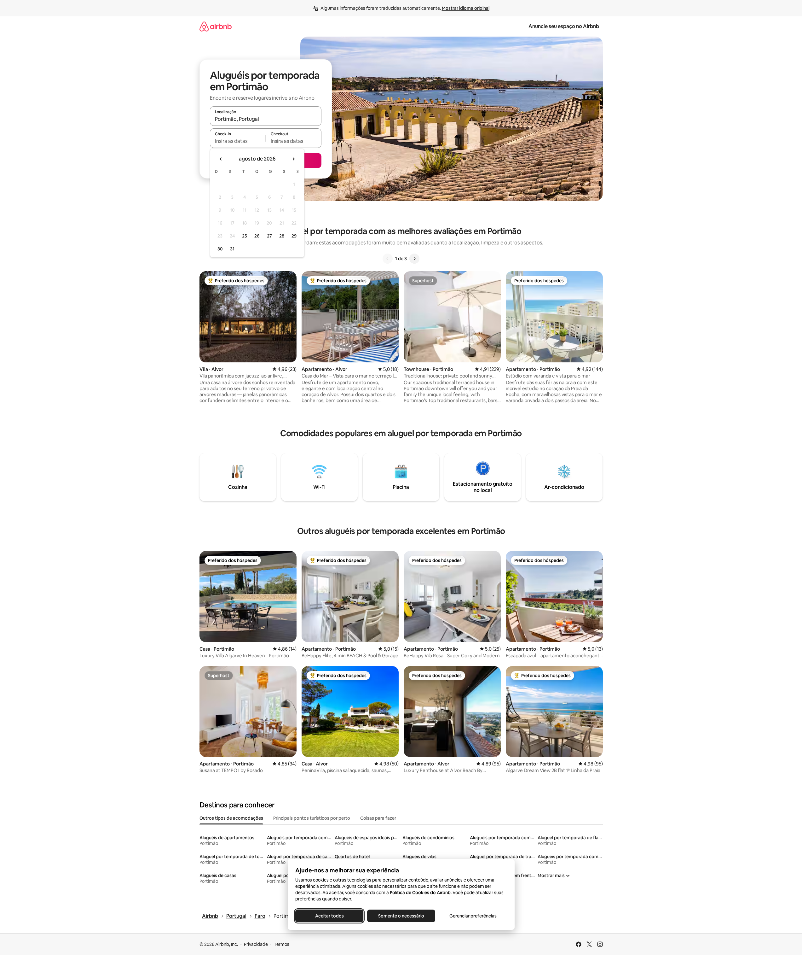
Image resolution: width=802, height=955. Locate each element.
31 (232, 249)
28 (281, 236)
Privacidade (256, 944)
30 (220, 249)
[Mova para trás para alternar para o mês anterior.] (221, 159)
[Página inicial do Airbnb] (215, 26)
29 (294, 236)
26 (256, 236)
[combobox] (265, 119)
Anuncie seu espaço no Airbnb (563, 26)
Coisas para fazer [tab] (378, 818)
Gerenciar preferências (473, 916)
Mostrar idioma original (465, 8)
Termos (281, 944)
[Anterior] (388, 259)
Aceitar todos (329, 916)
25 (244, 236)
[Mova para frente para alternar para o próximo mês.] (293, 159)
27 (269, 236)
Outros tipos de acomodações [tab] (231, 818)
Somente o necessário (401, 916)
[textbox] (238, 141)
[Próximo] (414, 259)
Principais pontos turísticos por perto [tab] (311, 818)
